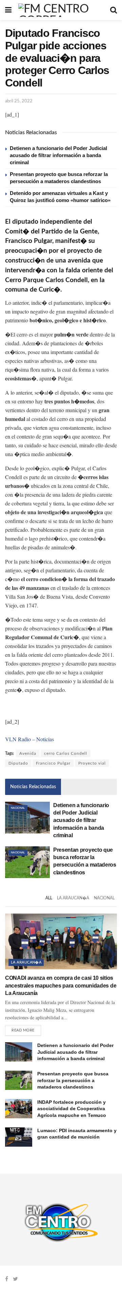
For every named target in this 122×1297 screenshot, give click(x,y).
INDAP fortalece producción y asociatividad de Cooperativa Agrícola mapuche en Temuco (71, 1108)
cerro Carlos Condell (65, 753)
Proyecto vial (92, 763)
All (48, 898)
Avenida (27, 753)
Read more (23, 1030)
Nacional (18, 808)
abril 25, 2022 (19, 101)
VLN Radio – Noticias (29, 739)
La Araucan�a (73, 898)
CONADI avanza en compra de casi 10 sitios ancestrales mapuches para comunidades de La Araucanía (60, 985)
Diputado (18, 763)
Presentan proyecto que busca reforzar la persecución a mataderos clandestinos (72, 1080)
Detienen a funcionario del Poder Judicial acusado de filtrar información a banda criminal (58, 155)
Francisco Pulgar (53, 763)
